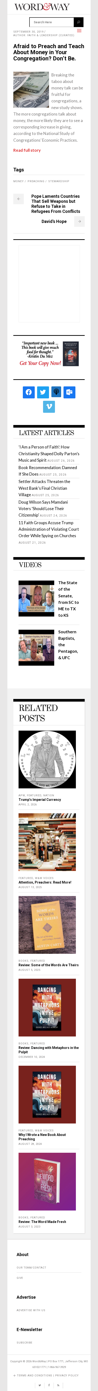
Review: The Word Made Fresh (42, 1222)
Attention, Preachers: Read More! (45, 882)
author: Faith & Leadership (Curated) (43, 35)
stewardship (58, 181)
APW (22, 795)
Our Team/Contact (31, 1267)
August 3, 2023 (29, 1226)
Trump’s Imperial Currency (40, 800)
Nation (48, 795)
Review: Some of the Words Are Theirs (49, 965)
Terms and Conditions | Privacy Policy (48, 1375)
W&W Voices (44, 878)
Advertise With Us (31, 1310)
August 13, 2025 (30, 887)
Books (24, 960)
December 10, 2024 (32, 1057)
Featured (34, 795)
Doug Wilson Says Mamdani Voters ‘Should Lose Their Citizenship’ (43, 509)
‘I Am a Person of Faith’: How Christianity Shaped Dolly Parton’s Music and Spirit (49, 453)
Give (20, 1278)
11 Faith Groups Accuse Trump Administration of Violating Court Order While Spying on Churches (49, 529)
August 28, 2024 (30, 1144)
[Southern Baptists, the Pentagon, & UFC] (36, 664)
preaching (36, 181)
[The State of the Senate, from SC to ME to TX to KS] (36, 614)
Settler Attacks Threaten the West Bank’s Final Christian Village (44, 488)
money (18, 181)
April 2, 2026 (28, 804)
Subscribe (24, 1342)
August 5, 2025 (29, 970)
